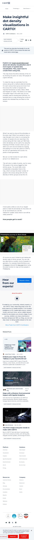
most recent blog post (20, 63)
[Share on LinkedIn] (26, 40)
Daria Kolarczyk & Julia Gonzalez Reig (15, 389)
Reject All (12, 536)
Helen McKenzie (9, 425)
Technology (16, 8)
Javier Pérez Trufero (10, 354)
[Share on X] (28, 40)
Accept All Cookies (24, 536)
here (16, 52)
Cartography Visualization (8, 40)
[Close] (31, 530)
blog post (20, 265)
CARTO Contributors (10, 33)
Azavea (6, 265)
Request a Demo (24, 280)
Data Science (26, 8)
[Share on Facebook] (30, 40)
